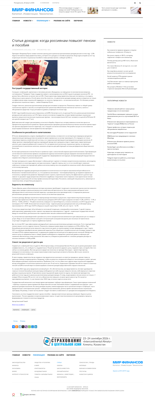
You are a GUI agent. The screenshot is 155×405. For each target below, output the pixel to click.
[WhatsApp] (29, 326)
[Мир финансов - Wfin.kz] (32, 11)
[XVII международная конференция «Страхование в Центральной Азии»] (77, 342)
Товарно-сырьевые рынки (43, 374)
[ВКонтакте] (13, 326)
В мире (36, 365)
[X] (23, 326)
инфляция (25, 310)
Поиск (36, 377)
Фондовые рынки (40, 371)
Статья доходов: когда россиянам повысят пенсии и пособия (54, 42)
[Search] (140, 2)
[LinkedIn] (35, 326)
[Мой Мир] (32, 326)
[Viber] (26, 326)
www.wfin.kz (76, 390)
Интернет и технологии (20, 374)
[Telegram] (19, 326)
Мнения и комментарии (87, 368)
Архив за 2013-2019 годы (121, 371)
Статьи (59, 362)
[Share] (134, 2)
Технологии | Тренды (86, 362)
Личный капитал (63, 371)
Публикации (43, 21)
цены (33, 310)
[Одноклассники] (16, 326)
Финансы (15, 365)
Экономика (16, 368)
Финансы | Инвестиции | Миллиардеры (65, 375)
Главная (16, 21)
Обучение (78, 21)
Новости (27, 21)
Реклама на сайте (62, 21)
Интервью (82, 365)
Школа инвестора (63, 368)
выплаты (16, 310)
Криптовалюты (39, 368)
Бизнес (14, 371)
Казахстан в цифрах (86, 374)
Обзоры (59, 365)
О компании (44, 3)
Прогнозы (82, 371)
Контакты (55, 3)
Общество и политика (42, 362)
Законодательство (18, 362)
